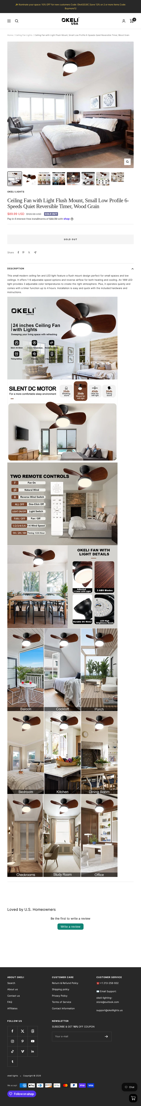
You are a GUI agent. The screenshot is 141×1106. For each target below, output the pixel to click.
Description (15, 268)
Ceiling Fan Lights (23, 35)
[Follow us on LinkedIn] (33, 1051)
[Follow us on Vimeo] (22, 1051)
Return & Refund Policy (65, 983)
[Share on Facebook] (18, 252)
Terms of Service (61, 1001)
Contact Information (63, 1008)
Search (11, 983)
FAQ (9, 1001)
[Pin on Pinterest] (23, 252)
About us (12, 989)
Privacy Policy (59, 995)
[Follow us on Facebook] (12, 1031)
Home (10, 35)
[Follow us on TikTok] (12, 1051)
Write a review (70, 926)
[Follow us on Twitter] (22, 1031)
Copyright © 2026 (32, 1075)
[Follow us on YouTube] (33, 1041)
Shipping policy (60, 989)
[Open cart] (133, 1098)
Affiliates (12, 1008)
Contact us (13, 995)
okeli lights (15, 191)
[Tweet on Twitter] (29, 252)
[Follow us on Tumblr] (12, 1061)
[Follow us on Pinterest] (22, 1041)
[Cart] (132, 21)
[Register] (106, 1036)
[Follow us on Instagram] (12, 1041)
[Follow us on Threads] (33, 1031)
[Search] (16, 21)
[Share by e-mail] (35, 252)
